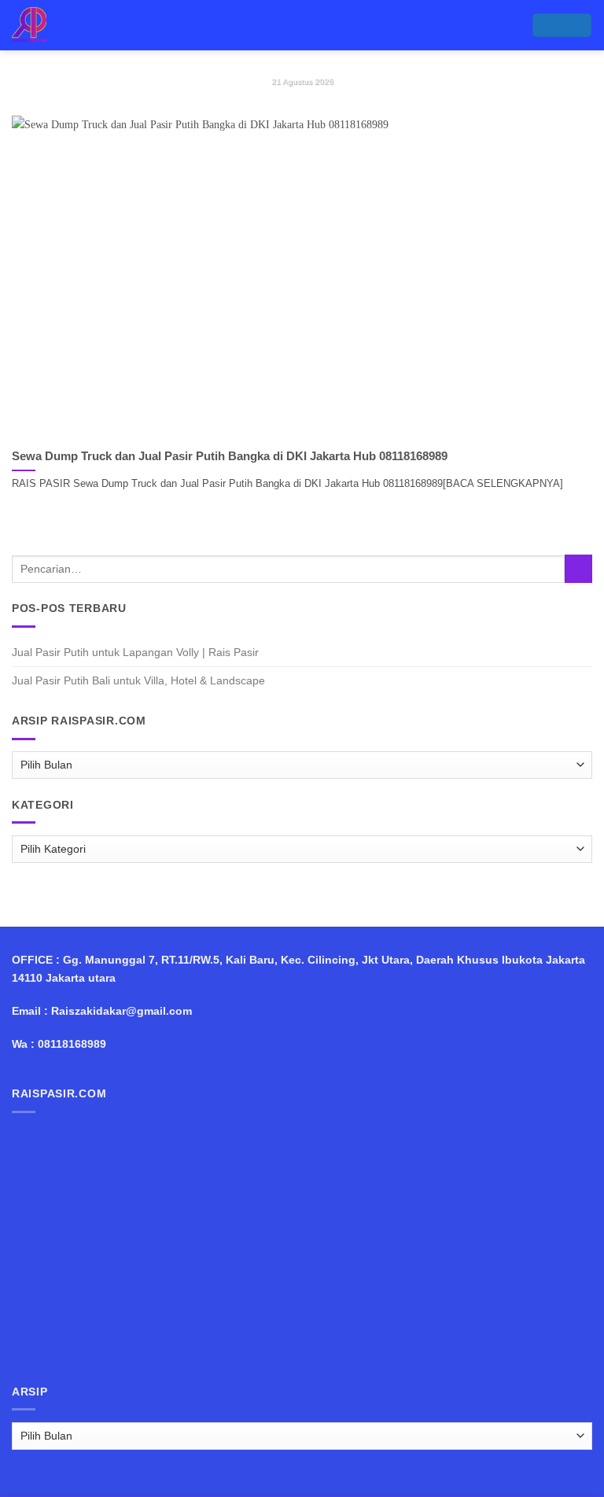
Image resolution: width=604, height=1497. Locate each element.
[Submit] (578, 569)
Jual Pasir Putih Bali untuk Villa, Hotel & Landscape (138, 680)
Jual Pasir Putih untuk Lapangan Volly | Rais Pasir (135, 652)
